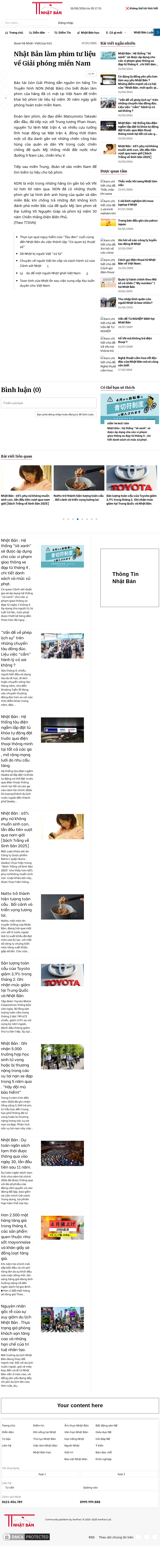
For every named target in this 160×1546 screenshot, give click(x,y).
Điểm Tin (65, 32)
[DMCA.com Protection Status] (26, 1537)
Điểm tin (38, 1425)
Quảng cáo (90, 1487)
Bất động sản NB (106, 1425)
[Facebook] (138, 1537)
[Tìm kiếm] (51, 23)
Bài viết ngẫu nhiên (117, 43)
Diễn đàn (39, 32)
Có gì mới (115, 32)
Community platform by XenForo (78, 1519)
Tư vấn (9, 1487)
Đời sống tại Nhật (44, 1432)
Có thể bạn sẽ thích (117, 387)
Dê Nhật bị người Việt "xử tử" (41, 253)
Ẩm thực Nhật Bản (76, 1425)
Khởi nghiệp (104, 1459)
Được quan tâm (113, 171)
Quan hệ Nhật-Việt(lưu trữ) (33, 43)
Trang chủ (16, 32)
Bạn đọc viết (104, 1452)
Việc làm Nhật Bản (45, 1445)
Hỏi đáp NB (103, 1439)
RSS (92, 1537)
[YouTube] (155, 1537)
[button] (48, 32)
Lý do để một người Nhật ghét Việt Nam (50, 273)
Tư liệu (6, 1439)
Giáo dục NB (103, 1432)
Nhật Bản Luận (144, 32)
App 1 (42, 1474)
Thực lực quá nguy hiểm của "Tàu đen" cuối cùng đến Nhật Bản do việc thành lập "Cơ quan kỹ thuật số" (57, 241)
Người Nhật (72, 1445)
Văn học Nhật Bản (76, 1432)
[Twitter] (147, 1537)
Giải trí (68, 1452)
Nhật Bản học (90, 32)
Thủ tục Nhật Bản (44, 1439)
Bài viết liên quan (16, 456)
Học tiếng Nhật (74, 1439)
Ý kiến (99, 1445)
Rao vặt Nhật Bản (75, 1459)
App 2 (121, 1474)
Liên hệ (6, 1445)
